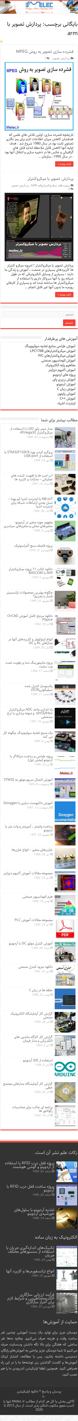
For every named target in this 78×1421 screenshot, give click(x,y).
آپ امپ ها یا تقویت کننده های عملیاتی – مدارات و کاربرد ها (32, 477)
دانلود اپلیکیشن (27, 1391)
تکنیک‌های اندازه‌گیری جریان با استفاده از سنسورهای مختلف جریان (30, 1251)
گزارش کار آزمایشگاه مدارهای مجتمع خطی (28, 1086)
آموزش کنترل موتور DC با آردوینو (31, 944)
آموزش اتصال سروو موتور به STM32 (28, 780)
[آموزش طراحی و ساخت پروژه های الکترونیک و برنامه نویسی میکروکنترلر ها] (39, 7)
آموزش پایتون (66, 394)
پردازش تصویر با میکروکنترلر (50, 178)
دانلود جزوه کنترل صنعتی (35, 967)
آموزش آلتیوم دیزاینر (62, 370)
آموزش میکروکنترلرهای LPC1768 (53, 351)
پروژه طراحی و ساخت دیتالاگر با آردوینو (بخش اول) (31, 758)
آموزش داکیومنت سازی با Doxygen (28, 803)
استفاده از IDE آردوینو (38, 1060)
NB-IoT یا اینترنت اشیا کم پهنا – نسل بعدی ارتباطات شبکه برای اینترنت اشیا (31, 502)
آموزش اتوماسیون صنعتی (58, 361)
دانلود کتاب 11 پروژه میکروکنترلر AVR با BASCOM (31, 571)
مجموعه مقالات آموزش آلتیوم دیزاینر (28, 873)
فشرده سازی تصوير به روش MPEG (44, 51)
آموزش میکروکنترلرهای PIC (57, 356)
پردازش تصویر (61, 58)
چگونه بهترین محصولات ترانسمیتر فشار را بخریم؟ (29, 594)
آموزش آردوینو (66, 384)
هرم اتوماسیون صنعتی (37, 897)
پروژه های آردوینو (64, 375)
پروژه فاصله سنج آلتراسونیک (33, 546)
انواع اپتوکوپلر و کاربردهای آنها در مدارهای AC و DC (30, 641)
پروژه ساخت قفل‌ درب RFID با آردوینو (30, 1188)
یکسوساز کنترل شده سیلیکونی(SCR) (39, 688)
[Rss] (43, 1396)
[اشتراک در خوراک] (1, 41)
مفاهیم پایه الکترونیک (60, 365)
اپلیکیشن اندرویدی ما (23, 1369)
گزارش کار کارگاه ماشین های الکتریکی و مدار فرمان (33, 1039)
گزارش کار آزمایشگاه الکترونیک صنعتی (31, 1015)
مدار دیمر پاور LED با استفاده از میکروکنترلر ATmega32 (31, 431)
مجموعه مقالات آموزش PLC (34, 920)
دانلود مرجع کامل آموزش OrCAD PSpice (30, 618)
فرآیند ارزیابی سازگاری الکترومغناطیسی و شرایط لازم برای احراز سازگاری (30, 1298)
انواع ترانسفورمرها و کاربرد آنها (30, 1271)
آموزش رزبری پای (64, 380)
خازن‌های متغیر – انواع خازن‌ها (32, 850)
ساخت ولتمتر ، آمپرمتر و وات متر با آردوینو (29, 828)
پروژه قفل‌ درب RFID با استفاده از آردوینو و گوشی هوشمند (29, 1165)
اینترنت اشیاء (66, 403)
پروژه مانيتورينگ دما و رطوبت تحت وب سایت (29, 665)
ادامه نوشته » (64, 164)
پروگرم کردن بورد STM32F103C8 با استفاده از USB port (28, 454)
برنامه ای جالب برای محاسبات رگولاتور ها (32, 1109)
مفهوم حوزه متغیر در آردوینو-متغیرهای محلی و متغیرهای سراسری (28, 524)
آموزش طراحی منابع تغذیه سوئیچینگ (50, 346)
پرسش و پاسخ (51, 1391)
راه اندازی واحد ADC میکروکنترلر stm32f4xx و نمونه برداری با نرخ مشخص (30, 713)
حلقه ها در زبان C (41, 990)
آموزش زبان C (66, 389)
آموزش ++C (68, 399)
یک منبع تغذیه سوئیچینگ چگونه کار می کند (28, 735)
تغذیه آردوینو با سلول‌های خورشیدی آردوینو (34, 1212)
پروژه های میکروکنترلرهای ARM (50, 185)
